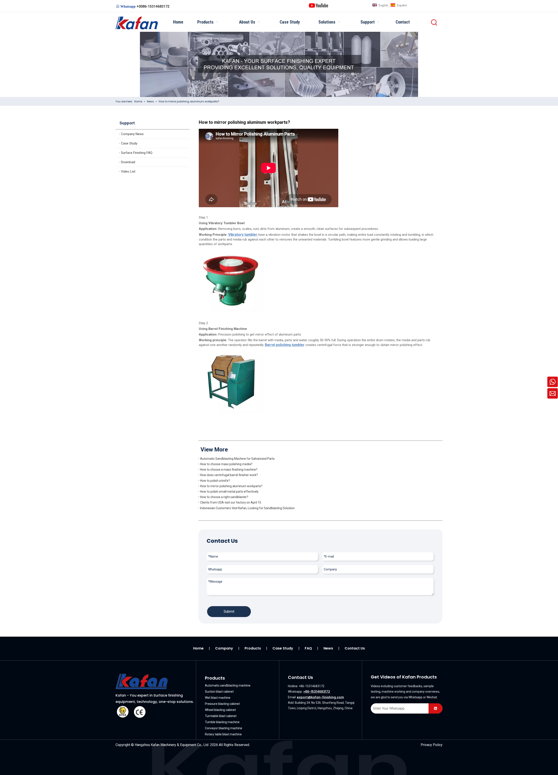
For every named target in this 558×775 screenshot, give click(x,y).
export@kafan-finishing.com (320, 697)
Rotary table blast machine (223, 734)
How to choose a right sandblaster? (224, 497)
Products (253, 648)
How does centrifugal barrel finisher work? (229, 475)
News (328, 648)
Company (224, 648)
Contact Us (355, 648)
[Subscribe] (435, 708)
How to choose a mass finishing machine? (228, 469)
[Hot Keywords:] (434, 23)
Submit (229, 611)
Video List (128, 171)
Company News (132, 134)
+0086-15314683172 (152, 6)
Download (128, 162)
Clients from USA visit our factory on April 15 (230, 502)
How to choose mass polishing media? (226, 464)
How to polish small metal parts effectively (229, 491)
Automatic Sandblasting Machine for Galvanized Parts (237, 458)
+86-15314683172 (316, 691)
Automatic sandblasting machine (227, 685)
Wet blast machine (217, 697)
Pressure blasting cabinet (222, 703)
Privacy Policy (431, 745)
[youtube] (318, 5)
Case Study (129, 143)
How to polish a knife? (215, 480)
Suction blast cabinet (219, 691)
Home (198, 648)
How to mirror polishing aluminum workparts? (231, 486)
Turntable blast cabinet (220, 716)
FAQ (308, 648)
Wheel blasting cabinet (220, 710)
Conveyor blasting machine (223, 728)
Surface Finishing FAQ (136, 153)
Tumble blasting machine (222, 722)
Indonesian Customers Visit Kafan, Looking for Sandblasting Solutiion (247, 508)
